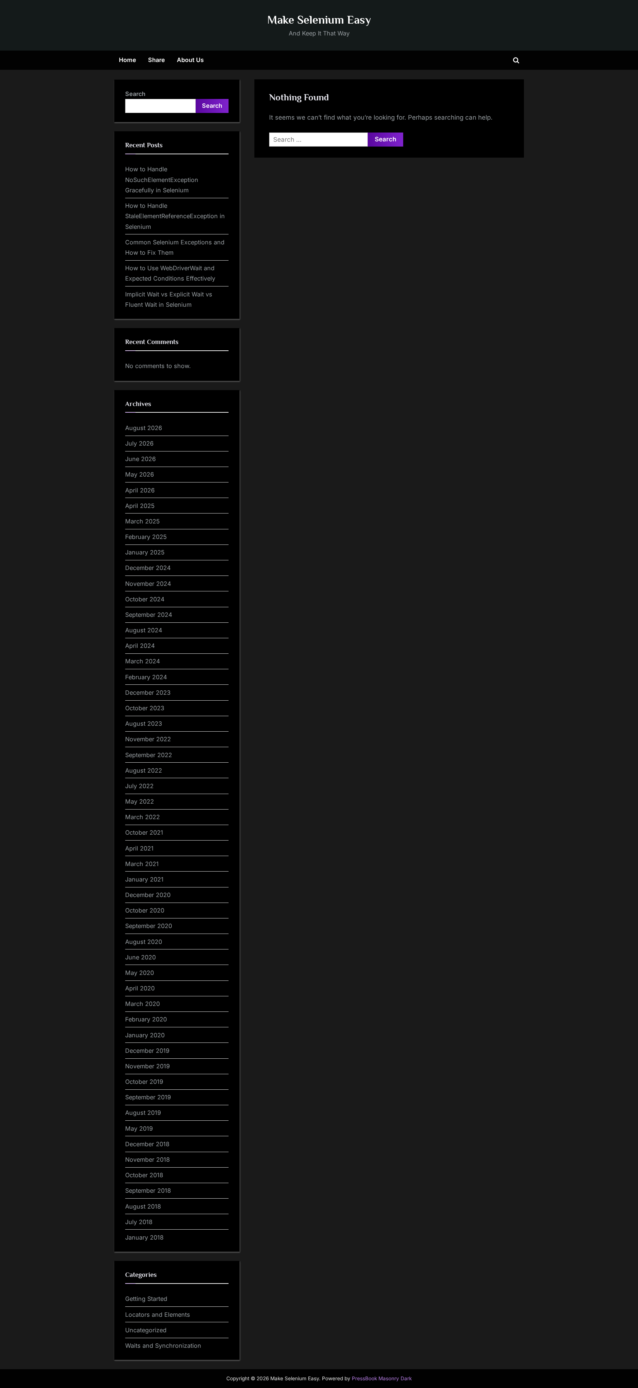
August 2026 (143, 428)
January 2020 (145, 1035)
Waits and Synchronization (163, 1345)
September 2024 (148, 614)
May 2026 (139, 474)
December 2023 (148, 692)
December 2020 (148, 895)
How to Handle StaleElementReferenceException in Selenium (175, 216)
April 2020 (140, 988)
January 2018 (144, 1237)
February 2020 (146, 1019)
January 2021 (144, 879)
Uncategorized (146, 1330)
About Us (190, 59)
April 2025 (140, 505)
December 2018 (147, 1144)
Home (127, 59)
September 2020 (148, 926)
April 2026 (140, 490)
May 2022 (139, 801)
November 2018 (147, 1159)
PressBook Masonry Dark (382, 1378)
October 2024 (144, 599)
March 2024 (142, 661)
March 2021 (142, 864)
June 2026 (140, 459)
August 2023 (143, 723)
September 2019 (148, 1097)
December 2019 (147, 1050)
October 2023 (144, 708)
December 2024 (148, 567)
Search (135, 93)
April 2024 (140, 645)
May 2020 (139, 972)
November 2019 (147, 1066)
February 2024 (146, 677)
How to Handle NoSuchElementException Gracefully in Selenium (161, 179)
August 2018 (143, 1206)
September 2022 (148, 755)
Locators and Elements (157, 1314)
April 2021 (139, 848)
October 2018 (144, 1175)
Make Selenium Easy (319, 19)
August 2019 (143, 1112)
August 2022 (143, 770)
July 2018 (138, 1222)
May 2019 (139, 1128)
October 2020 (144, 910)
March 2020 (142, 1003)
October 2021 (144, 832)
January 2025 (145, 552)
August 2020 (143, 941)
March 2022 (142, 817)
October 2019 (144, 1081)
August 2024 (143, 630)
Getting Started (146, 1298)
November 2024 (148, 583)
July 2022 (139, 786)
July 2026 (139, 443)
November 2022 (148, 739)
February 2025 (146, 536)
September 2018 (148, 1190)
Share (156, 59)
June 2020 (140, 957)
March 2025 (142, 521)
